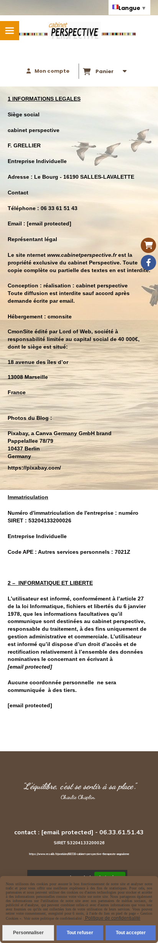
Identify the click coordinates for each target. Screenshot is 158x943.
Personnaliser (28, 932)
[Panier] (148, 245)
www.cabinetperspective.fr (82, 255)
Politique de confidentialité (112, 918)
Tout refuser (80, 932)
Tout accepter (131, 932)
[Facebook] (148, 262)
